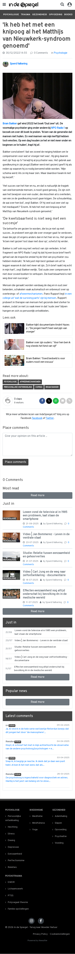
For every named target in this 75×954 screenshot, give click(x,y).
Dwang (11, 840)
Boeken (69, 14)
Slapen (58, 823)
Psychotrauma (13, 876)
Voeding (59, 842)
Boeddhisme (36, 810)
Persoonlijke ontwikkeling (18, 387)
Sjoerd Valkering (18, 63)
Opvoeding (55, 14)
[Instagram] (31, 921)
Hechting (12, 827)
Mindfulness (38, 823)
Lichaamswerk (15, 888)
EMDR (11, 882)
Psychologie (11, 14)
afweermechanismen (31, 294)
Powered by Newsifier (37, 940)
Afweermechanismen (30, 382)
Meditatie (37, 816)
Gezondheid (39, 14)
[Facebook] (41, 921)
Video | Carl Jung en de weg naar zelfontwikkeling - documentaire (44, 573)
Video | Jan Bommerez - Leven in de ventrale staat (46, 536)
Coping (38, 387)
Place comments (15, 462)
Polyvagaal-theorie (18, 902)
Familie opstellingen (18, 908)
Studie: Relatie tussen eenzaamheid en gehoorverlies (46, 554)
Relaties (12, 867)
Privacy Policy (40, 934)
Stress (11, 833)
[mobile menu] (4, 5)
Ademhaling (61, 816)
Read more (37, 495)
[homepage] (24, 5)
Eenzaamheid (15, 853)
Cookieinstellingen (60, 934)
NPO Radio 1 (58, 128)
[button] (61, 5)
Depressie (13, 847)
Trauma (25, 14)
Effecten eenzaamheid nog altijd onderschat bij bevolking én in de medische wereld (45, 594)
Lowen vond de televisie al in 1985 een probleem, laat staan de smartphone (45, 515)
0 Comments (40, 53)
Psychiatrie (61, 836)
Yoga (35, 829)
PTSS (10, 895)
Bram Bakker (10, 123)
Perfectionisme (16, 860)
